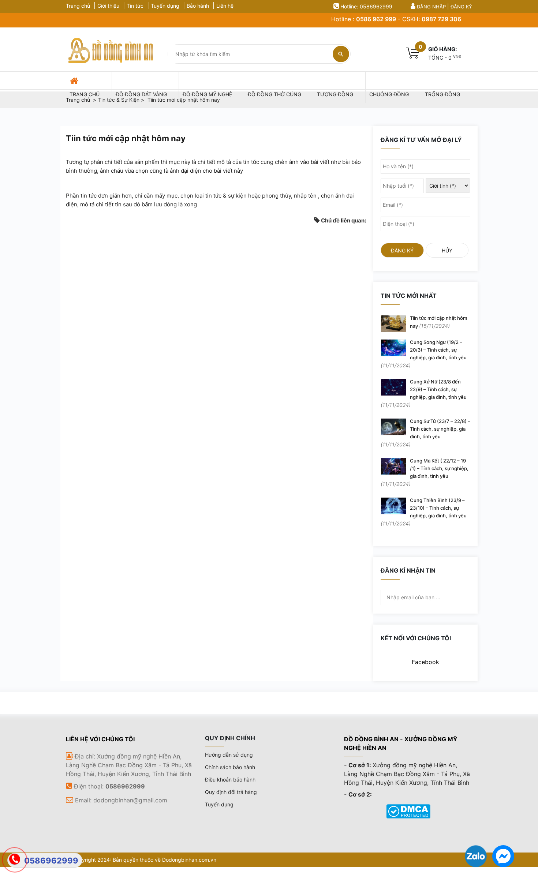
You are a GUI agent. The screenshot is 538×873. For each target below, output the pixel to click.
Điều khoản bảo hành (230, 779)
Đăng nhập (431, 7)
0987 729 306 (441, 19)
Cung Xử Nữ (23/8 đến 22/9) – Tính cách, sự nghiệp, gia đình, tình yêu (424, 393)
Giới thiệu (108, 6)
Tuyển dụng (165, 6)
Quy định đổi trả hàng (231, 792)
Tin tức (135, 6)
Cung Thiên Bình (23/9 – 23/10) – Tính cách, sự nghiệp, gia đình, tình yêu (424, 512)
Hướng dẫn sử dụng (229, 755)
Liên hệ (224, 6)
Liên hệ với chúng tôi (100, 739)
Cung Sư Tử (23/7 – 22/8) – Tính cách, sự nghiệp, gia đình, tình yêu (425, 432)
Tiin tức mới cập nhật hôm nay (438, 322)
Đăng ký (461, 7)
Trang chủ (78, 6)
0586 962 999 (376, 19)
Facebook (425, 662)
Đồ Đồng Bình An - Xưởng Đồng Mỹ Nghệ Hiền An (400, 743)
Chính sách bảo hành (230, 767)
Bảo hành (198, 6)
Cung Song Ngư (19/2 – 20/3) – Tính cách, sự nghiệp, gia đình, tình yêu (424, 353)
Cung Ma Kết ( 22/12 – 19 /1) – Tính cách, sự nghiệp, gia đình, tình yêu (424, 472)
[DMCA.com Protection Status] (408, 810)
